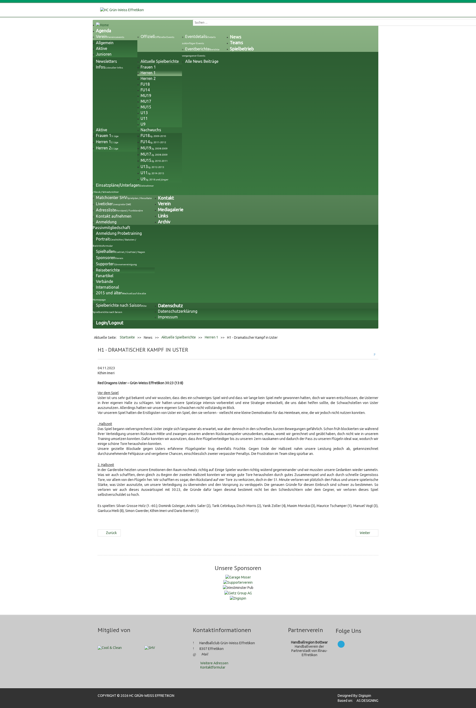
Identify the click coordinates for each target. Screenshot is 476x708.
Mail (204, 654)
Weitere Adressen (214, 663)
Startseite (127, 337)
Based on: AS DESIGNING (356, 701)
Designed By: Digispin (353, 696)
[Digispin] (238, 598)
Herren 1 (211, 337)
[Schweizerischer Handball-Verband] (150, 647)
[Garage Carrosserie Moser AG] (238, 577)
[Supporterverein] (238, 582)
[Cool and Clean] (110, 647)
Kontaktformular (212, 667)
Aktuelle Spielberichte (178, 337)
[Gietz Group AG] (238, 593)
